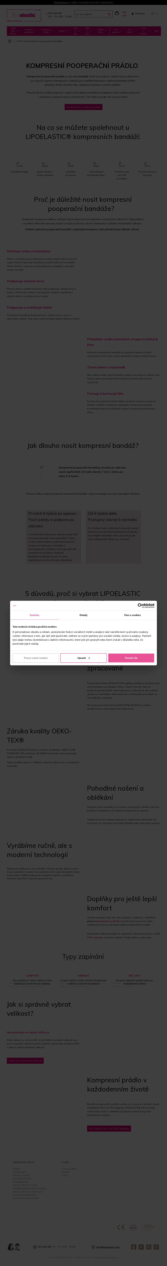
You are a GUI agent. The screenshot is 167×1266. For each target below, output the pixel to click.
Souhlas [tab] (34, 615)
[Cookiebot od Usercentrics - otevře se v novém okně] (140, 605)
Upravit (81, 657)
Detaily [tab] (84, 615)
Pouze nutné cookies (36, 657)
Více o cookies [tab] (132, 615)
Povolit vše (131, 657)
